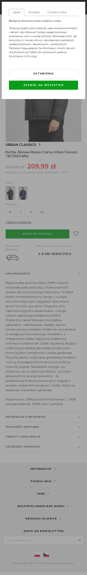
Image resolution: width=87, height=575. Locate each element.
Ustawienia (43, 73)
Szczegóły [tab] (34, 12)
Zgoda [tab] (17, 12)
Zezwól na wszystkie (43, 85)
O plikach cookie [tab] (57, 12)
